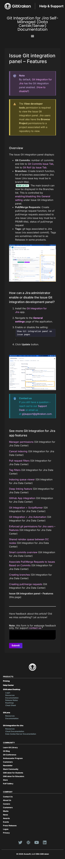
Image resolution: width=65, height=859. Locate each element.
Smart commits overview (23, 552)
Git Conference (9, 755)
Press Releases (10, 825)
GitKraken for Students (13, 773)
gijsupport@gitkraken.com (37, 413)
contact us (35, 627)
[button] (32, 36)
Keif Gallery (8, 783)
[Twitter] (20, 842)
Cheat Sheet (10, 705)
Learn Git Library (10, 747)
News (5, 815)
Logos (5, 829)
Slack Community (10, 769)
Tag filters (14, 469)
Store (5, 780)
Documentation (11, 698)
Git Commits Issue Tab (40, 163)
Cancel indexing (18, 451)
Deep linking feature (20, 488)
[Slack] (28, 842)
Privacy (6, 833)
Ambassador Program (13, 758)
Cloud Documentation (14, 731)
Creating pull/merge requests (25, 584)
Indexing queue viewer (22, 479)
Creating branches (19, 574)
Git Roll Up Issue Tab (35, 167)
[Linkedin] (45, 842)
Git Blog (6, 751)
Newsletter (8, 765)
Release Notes (11, 700)
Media (5, 811)
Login (7, 693)
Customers (8, 762)
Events (6, 822)
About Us (7, 800)
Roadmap (9, 703)
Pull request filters (19, 460)
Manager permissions (21, 441)
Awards (6, 818)
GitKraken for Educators (13, 776)
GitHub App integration (22, 498)
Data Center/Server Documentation (20, 734)
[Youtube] (36, 842)
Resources (10, 695)
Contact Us (8, 797)
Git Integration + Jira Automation (27, 516)
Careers (6, 804)
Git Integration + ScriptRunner (26, 507)
